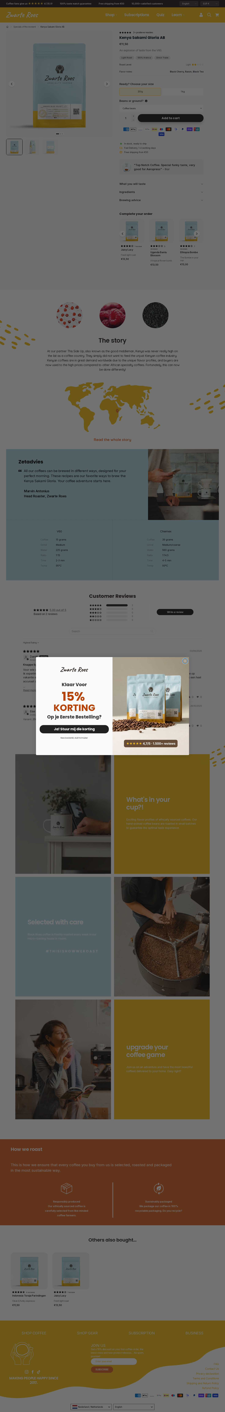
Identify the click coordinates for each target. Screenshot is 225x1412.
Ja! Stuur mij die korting (74, 729)
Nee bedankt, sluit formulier (74, 737)
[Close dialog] (185, 661)
